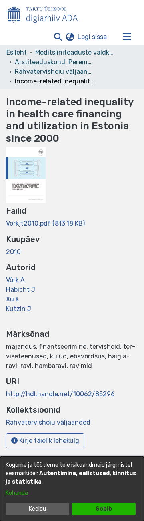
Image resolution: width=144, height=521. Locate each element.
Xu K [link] (12, 299)
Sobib (104, 508)
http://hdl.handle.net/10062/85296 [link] (60, 394)
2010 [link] (13, 252)
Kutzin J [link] (18, 309)
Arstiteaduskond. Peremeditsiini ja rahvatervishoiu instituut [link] (55, 62)
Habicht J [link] (20, 289)
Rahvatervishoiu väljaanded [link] (55, 71)
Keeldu (37, 508)
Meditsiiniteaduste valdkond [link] (75, 52)
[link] (45, 223)
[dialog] (72, 489)
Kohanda (17, 493)
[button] (58, 37)
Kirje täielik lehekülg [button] (48, 440)
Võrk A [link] (15, 280)
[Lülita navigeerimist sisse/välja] (127, 37)
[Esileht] (46, 13)
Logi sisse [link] (93, 37)
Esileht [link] (16, 52)
